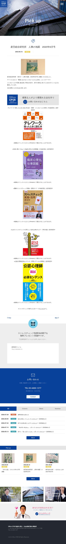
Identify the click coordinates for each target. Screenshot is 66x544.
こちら (42, 309)
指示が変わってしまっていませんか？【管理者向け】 (32, 419)
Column (24, 409)
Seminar (58, 409)
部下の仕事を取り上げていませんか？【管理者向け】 (32, 423)
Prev (9, 318)
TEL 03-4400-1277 (33, 388)
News (41, 409)
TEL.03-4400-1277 (13, 530)
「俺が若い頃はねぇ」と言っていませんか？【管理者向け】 (34, 427)
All (8, 409)
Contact (33, 397)
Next (56, 318)
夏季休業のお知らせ (23, 414)
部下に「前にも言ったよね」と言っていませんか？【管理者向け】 (36, 431)
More (33, 438)
